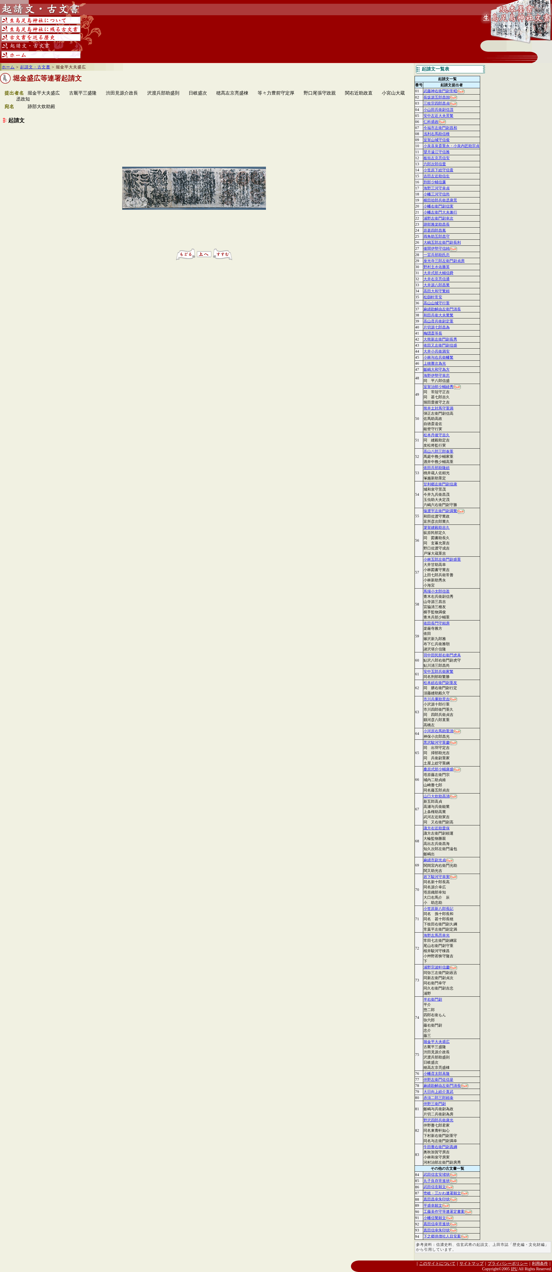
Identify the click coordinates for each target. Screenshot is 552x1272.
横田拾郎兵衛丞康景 (440, 200)
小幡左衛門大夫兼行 (440, 212)
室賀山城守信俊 (436, 140)
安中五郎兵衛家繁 (438, 671)
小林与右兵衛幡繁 (438, 357)
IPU (514, 1269)
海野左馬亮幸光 (436, 935)
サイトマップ (471, 1263)
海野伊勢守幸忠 (436, 375)
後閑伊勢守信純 (436, 248)
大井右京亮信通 (436, 279)
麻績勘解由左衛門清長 (442, 309)
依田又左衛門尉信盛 (440, 345)
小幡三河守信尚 (436, 194)
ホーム (8, 67)
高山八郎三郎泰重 (438, 451)
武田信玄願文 (434, 1187)
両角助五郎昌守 (436, 236)
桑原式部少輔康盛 (438, 769)
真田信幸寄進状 (436, 1224)
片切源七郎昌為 (436, 327)
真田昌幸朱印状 (436, 1199)
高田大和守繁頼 (436, 291)
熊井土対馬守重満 (438, 408)
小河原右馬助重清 (438, 731)
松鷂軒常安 (432, 297)
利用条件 (540, 1263)
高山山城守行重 (436, 303)
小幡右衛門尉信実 (438, 206)
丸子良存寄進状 (436, 1181)
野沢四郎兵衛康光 (438, 1120)
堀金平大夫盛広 (436, 1041)
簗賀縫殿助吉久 (436, 527)
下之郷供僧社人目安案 (442, 1236)
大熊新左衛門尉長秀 (440, 339)
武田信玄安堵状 (436, 1174)
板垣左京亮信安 (436, 158)
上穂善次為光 (434, 363)
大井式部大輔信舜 (438, 273)
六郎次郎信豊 (434, 164)
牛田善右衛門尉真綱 (440, 1147)
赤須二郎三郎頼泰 (438, 1098)
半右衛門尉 (432, 999)
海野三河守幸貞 (436, 188)
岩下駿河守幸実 (436, 877)
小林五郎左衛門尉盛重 (442, 559)
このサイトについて (437, 1263)
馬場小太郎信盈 (436, 591)
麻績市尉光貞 (434, 860)
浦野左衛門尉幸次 (438, 218)
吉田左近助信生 (436, 176)
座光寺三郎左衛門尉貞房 (444, 261)
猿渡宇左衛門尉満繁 (440, 511)
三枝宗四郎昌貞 (436, 103)
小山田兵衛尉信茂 (438, 109)
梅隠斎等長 (432, 333)
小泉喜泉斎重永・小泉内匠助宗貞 (451, 146)
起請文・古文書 (35, 67)
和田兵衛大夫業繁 (438, 315)
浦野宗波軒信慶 (436, 967)
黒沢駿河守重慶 (436, 742)
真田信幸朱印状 (436, 1230)
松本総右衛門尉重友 (440, 683)
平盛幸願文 (432, 1205)
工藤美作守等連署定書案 (444, 1211)
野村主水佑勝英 (436, 267)
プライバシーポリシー (508, 1263)
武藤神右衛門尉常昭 (440, 91)
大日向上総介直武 (438, 1092)
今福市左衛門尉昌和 (440, 128)
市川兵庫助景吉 (436, 699)
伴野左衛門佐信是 (438, 1079)
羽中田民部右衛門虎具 (442, 655)
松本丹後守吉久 (436, 435)
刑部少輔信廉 (434, 182)
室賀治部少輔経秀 (438, 387)
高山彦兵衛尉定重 (438, 321)
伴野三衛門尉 (434, 1104)
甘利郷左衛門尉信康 (440, 484)
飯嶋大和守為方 (436, 369)
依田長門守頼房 (436, 623)
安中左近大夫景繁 (438, 116)
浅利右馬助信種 (436, 134)
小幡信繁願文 (434, 1218)
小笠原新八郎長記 (438, 908)
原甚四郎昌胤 (434, 230)
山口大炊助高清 (436, 796)
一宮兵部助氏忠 (436, 255)
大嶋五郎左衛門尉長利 (442, 242)
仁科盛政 (430, 122)
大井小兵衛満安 (436, 351)
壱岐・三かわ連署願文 (442, 1193)
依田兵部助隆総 (436, 468)
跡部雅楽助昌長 (436, 224)
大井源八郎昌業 (436, 285)
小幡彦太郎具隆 (436, 1073)
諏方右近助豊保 (436, 828)
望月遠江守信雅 (436, 152)
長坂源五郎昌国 (436, 97)
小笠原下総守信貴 (438, 170)
